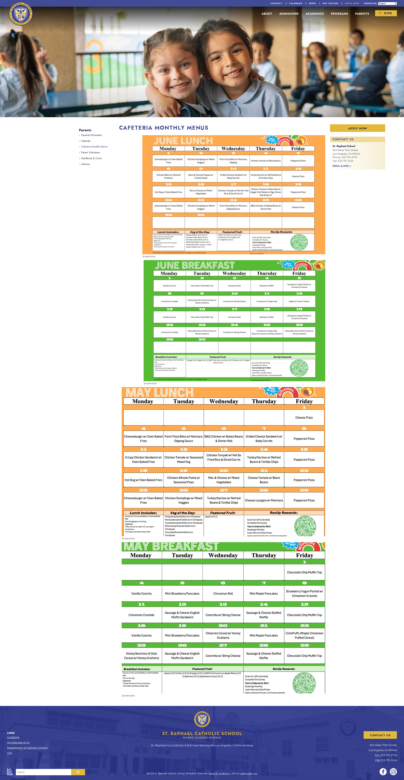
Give (388, 13)
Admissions (289, 14)
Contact (276, 3)
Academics (315, 14)
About (267, 14)
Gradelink (13, 737)
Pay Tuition (330, 3)
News (312, 3)
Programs (339, 14)
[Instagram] (393, 771)
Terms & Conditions (219, 773)
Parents (362, 14)
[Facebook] (383, 771)
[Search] (78, 772)
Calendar (295, 3)
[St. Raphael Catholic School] (21, 13)
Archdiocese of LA (18, 742)
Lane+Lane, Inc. (248, 773)
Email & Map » (342, 165)
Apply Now (352, 3)
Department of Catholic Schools (27, 747)
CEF (9, 753)
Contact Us (380, 735)
